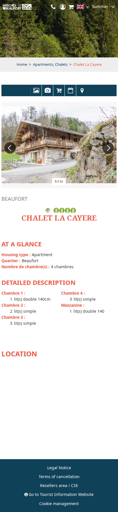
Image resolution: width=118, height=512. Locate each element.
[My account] (63, 7)
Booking (59, 93)
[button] (71, 7)
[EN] (83, 8)
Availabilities (70, 93)
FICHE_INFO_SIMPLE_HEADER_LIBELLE (47, 93)
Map (82, 93)
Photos (36, 93)
